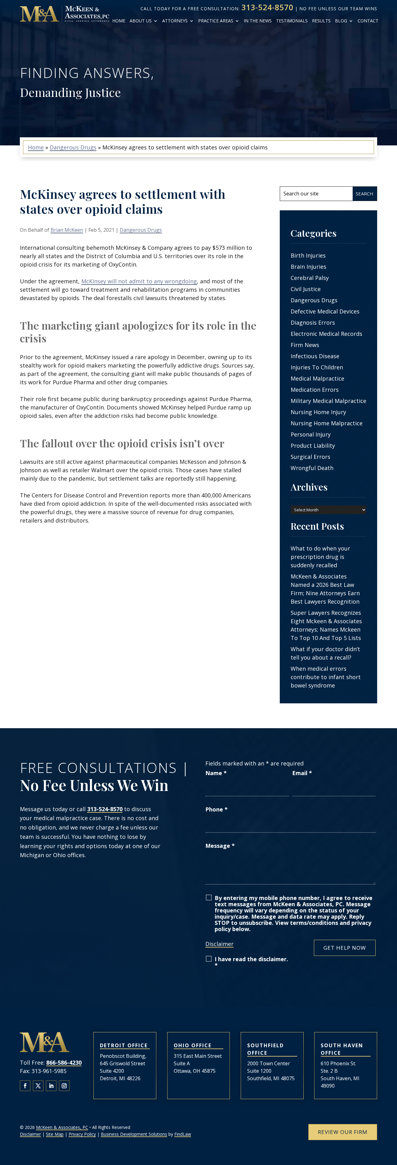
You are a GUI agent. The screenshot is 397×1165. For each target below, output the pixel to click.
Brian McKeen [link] (67, 229)
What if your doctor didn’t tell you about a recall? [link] (325, 653)
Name (216, 773)
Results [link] (321, 21)
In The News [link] (258, 21)
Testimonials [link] (292, 21)
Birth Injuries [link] (308, 255)
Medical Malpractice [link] (317, 378)
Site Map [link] (55, 1134)
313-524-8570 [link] (267, 7)
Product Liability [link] (313, 445)
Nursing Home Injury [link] (318, 412)
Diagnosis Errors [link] (313, 322)
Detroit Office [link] (124, 1045)
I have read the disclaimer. (251, 962)
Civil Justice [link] (306, 289)
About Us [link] (141, 21)
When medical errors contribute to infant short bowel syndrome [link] (326, 677)
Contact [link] (368, 21)
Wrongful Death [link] (312, 468)
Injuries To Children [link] (317, 367)
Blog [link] (341, 21)
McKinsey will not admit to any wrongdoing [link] (139, 281)
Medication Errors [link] (315, 389)
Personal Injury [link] (311, 434)
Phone (216, 809)
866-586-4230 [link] (64, 1062)
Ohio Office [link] (193, 1045)
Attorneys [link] (175, 21)
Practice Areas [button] (215, 21)
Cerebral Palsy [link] (310, 277)
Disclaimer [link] (30, 1134)
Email (302, 773)
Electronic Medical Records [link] (326, 333)
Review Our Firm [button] (343, 1131)
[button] (25, 1085)
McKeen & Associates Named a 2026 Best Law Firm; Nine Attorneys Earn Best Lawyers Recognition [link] (325, 589)
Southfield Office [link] (265, 1049)
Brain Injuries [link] (308, 266)
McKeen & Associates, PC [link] (62, 1127)
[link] (64, 14)
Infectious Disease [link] (315, 356)
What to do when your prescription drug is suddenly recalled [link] (320, 557)
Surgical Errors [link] (310, 456)
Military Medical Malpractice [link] (328, 400)
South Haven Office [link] (342, 1049)
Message (220, 845)
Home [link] (118, 21)
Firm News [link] (305, 345)
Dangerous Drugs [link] (141, 229)
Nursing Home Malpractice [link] (327, 423)
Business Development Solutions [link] (134, 1134)
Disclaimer (219, 944)
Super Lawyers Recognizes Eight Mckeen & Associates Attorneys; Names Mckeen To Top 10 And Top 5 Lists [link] (326, 625)
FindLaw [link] (182, 1134)
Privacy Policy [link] (82, 1134)
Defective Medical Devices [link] (325, 311)
